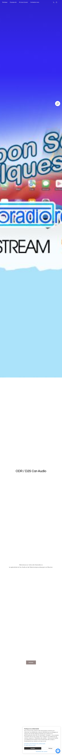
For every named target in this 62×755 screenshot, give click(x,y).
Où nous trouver (23, 2)
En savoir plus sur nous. (30, 745)
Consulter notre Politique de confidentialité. (34, 743)
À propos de (13, 2)
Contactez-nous (34, 2)
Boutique (4, 2)
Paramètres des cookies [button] (41, 751)
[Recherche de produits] (57, 103)
